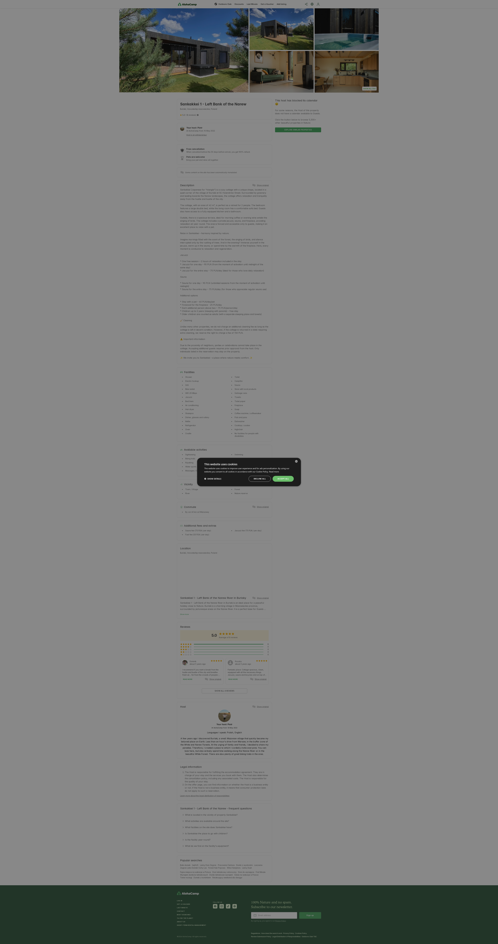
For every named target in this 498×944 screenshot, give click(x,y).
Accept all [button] (283, 478)
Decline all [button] (260, 478)
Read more (274, 471)
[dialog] (249, 472)
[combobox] (296, 461)
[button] (212, 478)
